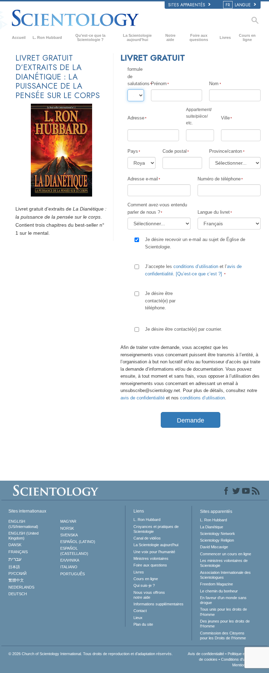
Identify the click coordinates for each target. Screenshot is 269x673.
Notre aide (170, 37)
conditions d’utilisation (195, 266)
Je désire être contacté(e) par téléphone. (160, 300)
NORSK (67, 528)
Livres (225, 37)
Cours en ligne (247, 37)
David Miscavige (214, 547)
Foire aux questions (198, 37)
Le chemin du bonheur (219, 591)
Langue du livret (214, 212)
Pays (132, 151)
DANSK (14, 545)
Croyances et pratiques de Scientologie (156, 529)
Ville (225, 118)
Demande (190, 420)
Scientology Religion (217, 540)
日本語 (14, 567)
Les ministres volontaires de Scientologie (224, 563)
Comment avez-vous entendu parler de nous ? (157, 208)
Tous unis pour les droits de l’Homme (223, 611)
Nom (214, 83)
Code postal (175, 151)
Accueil (19, 37)
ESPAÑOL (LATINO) (77, 542)
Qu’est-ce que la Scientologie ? (90, 37)
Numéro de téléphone (219, 178)
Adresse (135, 118)
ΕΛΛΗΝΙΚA (69, 560)
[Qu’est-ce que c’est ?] (199, 273)
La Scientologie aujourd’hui (137, 37)
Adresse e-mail (142, 178)
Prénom (159, 83)
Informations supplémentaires (158, 604)
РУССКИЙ (17, 573)
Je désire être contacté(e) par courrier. (183, 329)
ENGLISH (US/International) (23, 523)
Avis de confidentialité (206, 654)
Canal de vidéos (147, 538)
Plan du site (143, 624)
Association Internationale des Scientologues (225, 574)
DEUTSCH (17, 594)
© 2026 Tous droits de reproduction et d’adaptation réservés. (90, 654)
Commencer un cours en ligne (225, 554)
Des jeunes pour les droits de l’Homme (225, 623)
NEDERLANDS (21, 587)
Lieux (138, 618)
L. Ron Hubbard (47, 37)
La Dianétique (211, 527)
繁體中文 (16, 580)
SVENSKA (69, 535)
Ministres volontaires (150, 558)
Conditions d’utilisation (239, 659)
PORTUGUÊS (72, 574)
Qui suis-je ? (144, 585)
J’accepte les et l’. (193, 270)
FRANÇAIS (18, 552)
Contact (140, 611)
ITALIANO (68, 567)
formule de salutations (135, 76)
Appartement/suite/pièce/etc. (199, 116)
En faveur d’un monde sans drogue (223, 600)
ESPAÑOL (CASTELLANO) (74, 550)
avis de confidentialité (142, 397)
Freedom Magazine (216, 584)
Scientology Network (217, 533)
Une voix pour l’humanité (154, 552)
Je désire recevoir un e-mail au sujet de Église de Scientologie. (195, 243)
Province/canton (225, 151)
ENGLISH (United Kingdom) (23, 535)
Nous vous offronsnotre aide (149, 594)
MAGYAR (68, 521)
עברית (14, 559)
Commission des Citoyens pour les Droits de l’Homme (223, 635)
